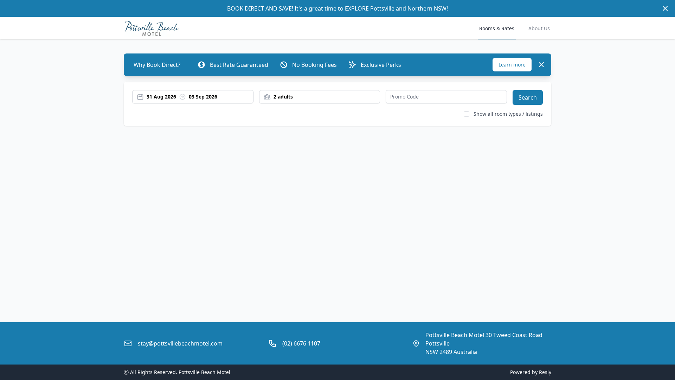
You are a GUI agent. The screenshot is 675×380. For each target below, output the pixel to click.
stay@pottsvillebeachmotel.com (180, 343)
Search (528, 97)
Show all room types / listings (508, 113)
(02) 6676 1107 (301, 343)
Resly (545, 372)
